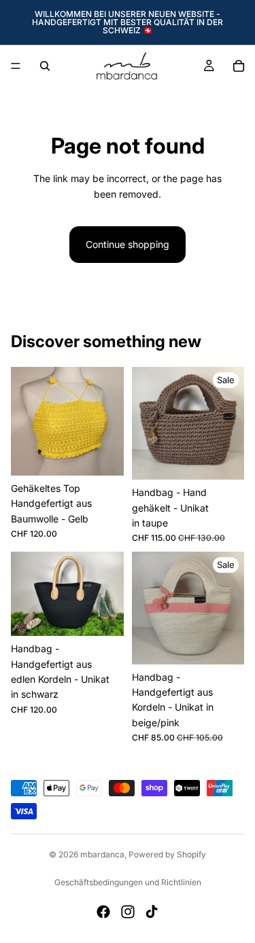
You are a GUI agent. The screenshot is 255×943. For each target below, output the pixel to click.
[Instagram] (128, 912)
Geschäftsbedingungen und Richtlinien (127, 882)
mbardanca (102, 854)
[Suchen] (45, 66)
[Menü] (15, 66)
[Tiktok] (151, 912)
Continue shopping (127, 244)
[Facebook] (103, 912)
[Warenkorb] (239, 66)
